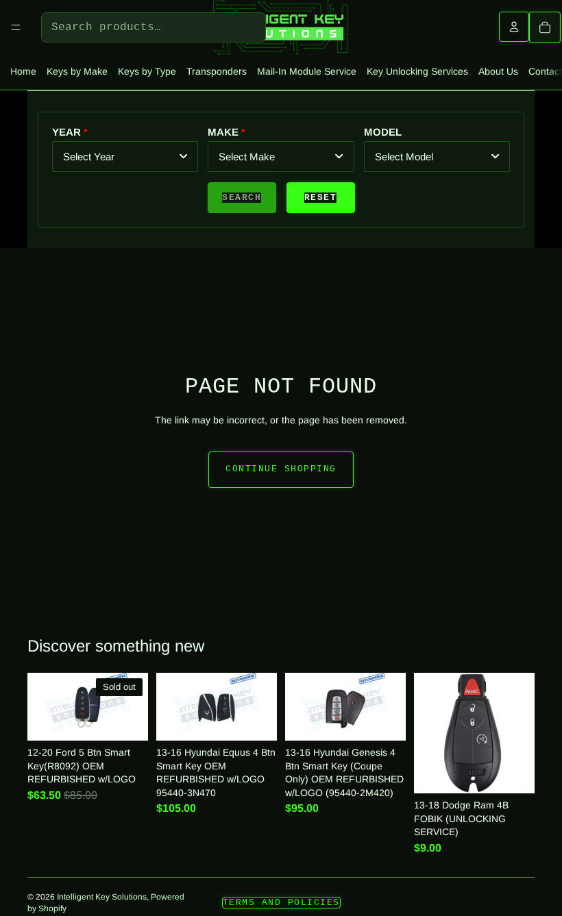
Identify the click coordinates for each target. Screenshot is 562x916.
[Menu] (16, 27)
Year (66, 132)
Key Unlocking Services (417, 71)
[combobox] (125, 156)
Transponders (216, 71)
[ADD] (256, 719)
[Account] (514, 27)
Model (383, 132)
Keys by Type (147, 71)
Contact (545, 71)
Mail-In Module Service (306, 71)
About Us (498, 71)
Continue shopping (281, 469)
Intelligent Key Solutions (102, 897)
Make (223, 132)
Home (23, 71)
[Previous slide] (300, 706)
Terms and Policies (281, 903)
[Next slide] (391, 706)
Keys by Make (77, 71)
